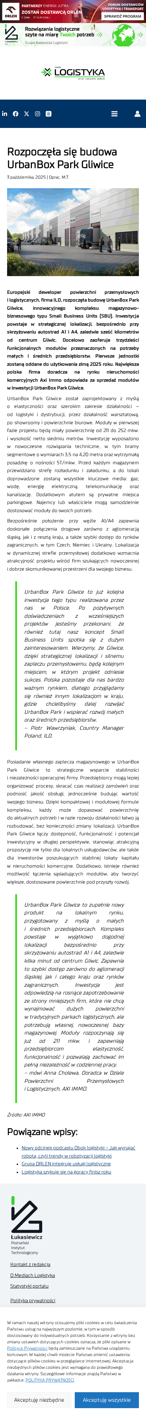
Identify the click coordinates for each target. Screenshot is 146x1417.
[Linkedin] (4, 113)
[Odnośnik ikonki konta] (137, 113)
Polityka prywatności (32, 1300)
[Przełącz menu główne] (114, 114)
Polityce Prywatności (27, 1348)
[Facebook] (15, 113)
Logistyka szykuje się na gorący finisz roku (66, 1172)
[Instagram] (37, 113)
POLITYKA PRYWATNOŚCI (50, 1380)
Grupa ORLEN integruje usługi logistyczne (66, 1163)
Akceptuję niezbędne (39, 1400)
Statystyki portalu (29, 1286)
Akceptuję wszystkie (107, 1400)
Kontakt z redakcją (30, 1264)
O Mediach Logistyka (32, 1275)
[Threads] (48, 113)
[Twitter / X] (26, 113)
